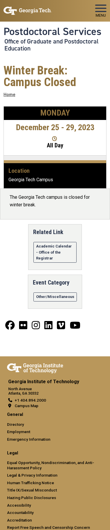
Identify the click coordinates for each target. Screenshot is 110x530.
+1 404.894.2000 (30, 400)
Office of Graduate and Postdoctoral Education (51, 45)
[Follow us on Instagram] (36, 327)
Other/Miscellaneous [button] (55, 296)
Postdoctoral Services (52, 31)
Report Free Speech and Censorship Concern (48, 527)
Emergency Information (28, 439)
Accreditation (19, 520)
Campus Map (26, 405)
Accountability (20, 512)
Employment (18, 431)
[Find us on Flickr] (23, 327)
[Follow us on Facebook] (10, 327)
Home (9, 94)
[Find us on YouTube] (75, 327)
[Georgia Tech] (35, 367)
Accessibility (19, 505)
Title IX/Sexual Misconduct (32, 490)
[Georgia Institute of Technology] (28, 8)
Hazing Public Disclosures (31, 497)
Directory (15, 424)
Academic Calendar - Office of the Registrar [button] (54, 252)
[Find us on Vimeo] (61, 327)
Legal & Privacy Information (32, 475)
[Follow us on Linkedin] (48, 327)
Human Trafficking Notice (30, 482)
